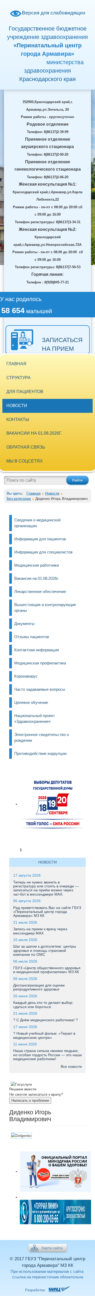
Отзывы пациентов (31, 636)
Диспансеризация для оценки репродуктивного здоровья (39, 987)
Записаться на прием (62, 344)
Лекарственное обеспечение (40, 591)
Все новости (71, 1066)
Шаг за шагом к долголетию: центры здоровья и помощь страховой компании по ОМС (44, 950)
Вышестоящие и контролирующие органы (45, 607)
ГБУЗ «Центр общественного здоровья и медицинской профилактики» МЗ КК (46, 970)
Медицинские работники (36, 565)
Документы (24, 623)
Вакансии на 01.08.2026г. (34, 433)
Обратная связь (25, 447)
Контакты (17, 419)
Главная (16, 364)
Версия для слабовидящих (54, 13)
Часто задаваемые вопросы (39, 689)
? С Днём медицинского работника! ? (45, 1020)
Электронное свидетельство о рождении (41, 737)
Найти (77, 480)
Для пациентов (24, 391)
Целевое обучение (31, 702)
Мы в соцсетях (24, 461)
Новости (16, 405)
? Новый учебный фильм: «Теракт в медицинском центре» (44, 1035)
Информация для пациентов (40, 539)
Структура (18, 377)
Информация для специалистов (43, 552)
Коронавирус (26, 676)
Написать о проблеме (30, 1100)
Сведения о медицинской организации (37, 523)
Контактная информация (36, 650)
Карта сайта (52, 1248)
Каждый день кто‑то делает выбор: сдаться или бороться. (43, 1004)
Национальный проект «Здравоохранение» (34, 718)
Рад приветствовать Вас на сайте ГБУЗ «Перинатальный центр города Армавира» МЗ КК (47, 912)
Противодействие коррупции (40, 753)
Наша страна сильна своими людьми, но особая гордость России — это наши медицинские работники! (47, 1055)
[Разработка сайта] (58, 1290)
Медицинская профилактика (40, 663)
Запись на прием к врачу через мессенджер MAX (40, 931)
